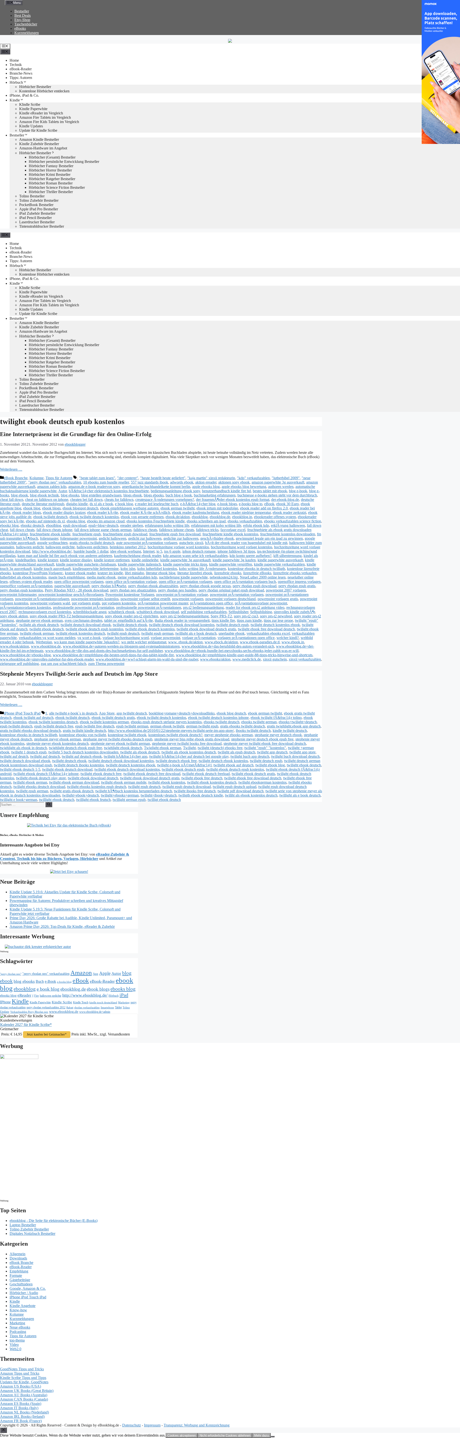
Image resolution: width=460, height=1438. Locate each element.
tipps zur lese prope (278, 620)
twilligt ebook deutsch (164, 800)
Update (4, 1011)
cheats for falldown (118, 499)
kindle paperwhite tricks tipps (185, 564)
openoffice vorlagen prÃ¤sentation (26, 586)
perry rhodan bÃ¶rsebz (109, 586)
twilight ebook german (37, 633)
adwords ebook (181, 482)
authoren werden (280, 487)
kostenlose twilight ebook (127, 735)
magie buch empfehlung (66, 577)
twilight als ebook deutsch (39, 625)
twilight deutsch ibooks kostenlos (79, 765)
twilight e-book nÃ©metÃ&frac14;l (184, 765)
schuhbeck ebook (121, 612)
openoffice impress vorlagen (299, 582)
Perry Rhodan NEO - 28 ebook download (76, 590)
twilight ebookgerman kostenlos (262, 782)
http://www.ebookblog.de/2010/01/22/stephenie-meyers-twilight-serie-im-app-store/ (171, 730)
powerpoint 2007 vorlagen (286, 590)
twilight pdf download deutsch (241, 791)
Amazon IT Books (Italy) (19, 1408)
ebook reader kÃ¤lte (102, 512)
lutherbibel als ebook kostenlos (23, 577)
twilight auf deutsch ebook (82, 756)
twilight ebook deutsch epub (183, 769)
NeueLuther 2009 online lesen (263, 577)
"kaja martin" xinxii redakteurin (211, 478)
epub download (74, 525)
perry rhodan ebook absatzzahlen (153, 586)
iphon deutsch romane (199, 551)
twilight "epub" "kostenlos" (265, 748)
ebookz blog (9, 525)
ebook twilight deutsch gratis (113, 718)
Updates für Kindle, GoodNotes (24, 1382)
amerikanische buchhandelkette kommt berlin (156, 487)
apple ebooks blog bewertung (244, 487)
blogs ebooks (154, 495)
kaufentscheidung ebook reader (137, 556)
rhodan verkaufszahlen (87, 1007)
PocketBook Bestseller (36, 205)
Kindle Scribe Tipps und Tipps (23, 1378)
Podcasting (18, 1332)
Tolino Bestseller (32, 196)
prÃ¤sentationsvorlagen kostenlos (25, 607)
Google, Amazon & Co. (28, 1288)
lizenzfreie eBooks (257, 573)
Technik (16, 65)
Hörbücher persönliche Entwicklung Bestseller (64, 162)
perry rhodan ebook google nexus (205, 586)
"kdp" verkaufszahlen (253, 478)
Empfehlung (19, 1271)
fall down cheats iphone (54, 530)
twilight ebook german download (74, 782)
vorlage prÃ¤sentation (199, 638)
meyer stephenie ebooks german (228, 735)
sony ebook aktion (14, 616)
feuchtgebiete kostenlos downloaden (287, 534)
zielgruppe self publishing (19, 664)
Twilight (189, 748)
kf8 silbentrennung (287, 556)
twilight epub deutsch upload (234, 787)
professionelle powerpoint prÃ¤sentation (83, 607)
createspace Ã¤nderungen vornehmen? (164, 499)
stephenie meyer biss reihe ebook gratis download (191, 739)
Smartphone (107, 1007)
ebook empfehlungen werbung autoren (129, 508)
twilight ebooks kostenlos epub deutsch (96, 787)
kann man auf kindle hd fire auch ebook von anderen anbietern (64, 556)
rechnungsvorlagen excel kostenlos (44, 612)
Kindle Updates (31, 126)
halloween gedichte (60, 547)
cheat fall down (11, 499)
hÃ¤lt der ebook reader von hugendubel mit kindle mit (246, 543)
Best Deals (22, 15)
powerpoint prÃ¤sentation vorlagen (237, 594)
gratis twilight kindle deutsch (84, 730)
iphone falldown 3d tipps (236, 551)
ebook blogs (51, 508)
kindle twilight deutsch (290, 730)
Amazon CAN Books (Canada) (24, 1399)
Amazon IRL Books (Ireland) (22, 1416)
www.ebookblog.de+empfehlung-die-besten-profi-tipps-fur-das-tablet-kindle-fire (113, 655)
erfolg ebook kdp (256, 525)
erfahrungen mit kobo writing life (216, 525)
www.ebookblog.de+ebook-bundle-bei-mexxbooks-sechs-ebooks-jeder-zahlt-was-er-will (232, 651)
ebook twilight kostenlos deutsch (53, 722)
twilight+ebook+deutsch (80, 795)
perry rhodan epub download (254, 586)
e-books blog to (250, 504)
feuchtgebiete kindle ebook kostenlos (230, 534)
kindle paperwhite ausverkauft (280, 560)
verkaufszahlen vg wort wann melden (47, 638)
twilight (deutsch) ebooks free (220, 748)
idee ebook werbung (125, 551)
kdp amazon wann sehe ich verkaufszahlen (195, 556)
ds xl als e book (101, 504)
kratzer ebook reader (80, 573)
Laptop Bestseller (23, 1225)
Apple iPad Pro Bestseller (38, 209)
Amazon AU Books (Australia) (23, 1395)
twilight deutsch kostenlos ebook (275, 625)
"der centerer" (127, 478)
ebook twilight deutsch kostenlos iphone (218, 718)
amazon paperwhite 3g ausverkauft (278, 482)
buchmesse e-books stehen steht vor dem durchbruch (277, 495)
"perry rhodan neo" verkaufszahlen (54, 482)
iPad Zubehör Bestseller (37, 213)
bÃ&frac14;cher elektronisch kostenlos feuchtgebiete (109, 491)
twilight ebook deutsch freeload (206, 774)
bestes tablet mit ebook (270, 491)
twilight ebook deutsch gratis (253, 774)
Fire (36, 995)
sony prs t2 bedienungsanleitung (184, 616)
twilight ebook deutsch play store (41, 778)
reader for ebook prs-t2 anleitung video (255, 607)
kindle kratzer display (76, 560)
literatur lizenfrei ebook (194, 573)
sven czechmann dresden (83, 620)
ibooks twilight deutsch (253, 730)
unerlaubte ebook (231, 633)
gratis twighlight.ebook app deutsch (294, 726)
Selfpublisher (238, 612)
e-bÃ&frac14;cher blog (197, 504)
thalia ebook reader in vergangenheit (182, 620)
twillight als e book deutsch (196, 633)
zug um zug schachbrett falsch (63, 664)
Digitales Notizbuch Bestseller (32, 1233)
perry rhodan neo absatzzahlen (133, 590)
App (95, 974)
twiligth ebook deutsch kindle (200, 795)
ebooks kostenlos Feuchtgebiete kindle (155, 521)
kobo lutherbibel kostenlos (157, 569)
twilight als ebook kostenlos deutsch (188, 752)
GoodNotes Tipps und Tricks (22, 1369)
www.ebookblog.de (46, 646)
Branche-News (21, 73)
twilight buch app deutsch (249, 756)
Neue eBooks (20, 1327)
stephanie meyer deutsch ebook (278, 735)
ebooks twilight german (259, 722)
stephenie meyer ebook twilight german (120, 743)
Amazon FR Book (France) (21, 1421)
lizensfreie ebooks (227, 573)
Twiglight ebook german (162, 748)
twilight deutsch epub (232, 625)
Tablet (118, 1007)
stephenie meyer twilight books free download (187, 743)
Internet (149, 551)
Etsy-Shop (22, 20)
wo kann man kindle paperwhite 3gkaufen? (86, 642)
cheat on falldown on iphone (46, 499)
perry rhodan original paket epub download (231, 590)
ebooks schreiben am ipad (206, 521)
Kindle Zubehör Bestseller (39, 144)
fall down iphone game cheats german (103, 530)
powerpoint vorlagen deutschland (230, 599)
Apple (104, 973)
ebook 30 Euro (287, 504)
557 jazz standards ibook (149, 482)
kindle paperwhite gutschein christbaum (86, 564)
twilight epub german (157, 633)
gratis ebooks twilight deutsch (91, 543)
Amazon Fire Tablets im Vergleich (45, 117)
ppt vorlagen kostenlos (119, 603)
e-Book (50, 981)
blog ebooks (70, 495)
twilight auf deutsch (45, 756)
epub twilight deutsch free (53, 726)
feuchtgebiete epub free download (175, 534)
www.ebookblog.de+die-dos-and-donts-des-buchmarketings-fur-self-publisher (104, 651)
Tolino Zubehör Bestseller (38, 200)
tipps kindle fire (223, 620)
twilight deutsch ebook (130, 625)
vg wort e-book (89, 638)
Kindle (15, 100)
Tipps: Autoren (21, 78)
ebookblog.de (220, 517)
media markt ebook (101, 577)
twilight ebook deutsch (46, 629)
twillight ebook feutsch (93, 800)
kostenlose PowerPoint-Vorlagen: (38, 573)
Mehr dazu (261, 1435)
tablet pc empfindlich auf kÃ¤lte (128, 620)
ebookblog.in (242, 517)
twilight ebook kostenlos (166, 782)
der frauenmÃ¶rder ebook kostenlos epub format (232, 499)
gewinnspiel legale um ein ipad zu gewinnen (269, 538)
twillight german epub (129, 800)
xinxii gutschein (275, 659)
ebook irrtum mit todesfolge (217, 508)
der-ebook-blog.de (285, 499)
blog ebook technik (44, 495)
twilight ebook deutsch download (67, 769)
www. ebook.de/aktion (185, 642)
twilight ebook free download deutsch (266, 629)
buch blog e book (179, 495)
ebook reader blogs (26, 512)
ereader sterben (131, 525)
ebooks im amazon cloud (106, 521)
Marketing (124, 1002)
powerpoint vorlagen (187, 599)
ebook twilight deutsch (50, 517)
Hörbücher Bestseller (35, 87)
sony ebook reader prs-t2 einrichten (131, 616)
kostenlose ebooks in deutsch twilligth (256, 569)
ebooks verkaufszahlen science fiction (292, 521)
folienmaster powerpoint (78, 538)
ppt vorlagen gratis (86, 603)
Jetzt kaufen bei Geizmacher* (47, 1034)
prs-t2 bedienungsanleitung (203, 607)
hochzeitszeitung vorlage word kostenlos (178, 547)
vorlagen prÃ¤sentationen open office (246, 638)
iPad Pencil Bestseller (35, 218)
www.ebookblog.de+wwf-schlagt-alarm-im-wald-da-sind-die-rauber (147, 659)
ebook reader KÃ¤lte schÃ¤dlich (145, 512)
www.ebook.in (293, 642)
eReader (24, 995)
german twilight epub (202, 726)
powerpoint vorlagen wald (50, 603)
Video (14, 1345)
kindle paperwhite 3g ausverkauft (185, 560)
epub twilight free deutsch (94, 726)
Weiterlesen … (11, 469)
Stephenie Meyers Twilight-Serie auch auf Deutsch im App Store (79, 674)
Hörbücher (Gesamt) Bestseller (52, 157)
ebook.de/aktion (178, 517)
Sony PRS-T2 (221, 616)
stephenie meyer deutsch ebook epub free (262, 739)
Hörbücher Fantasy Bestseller (51, 166)
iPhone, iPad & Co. (24, 95)
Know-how (18, 1310)
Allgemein (17, 1254)
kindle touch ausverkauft (52, 569)
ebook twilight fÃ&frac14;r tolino (276, 718)
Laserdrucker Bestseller (37, 222)
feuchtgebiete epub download (125, 534)
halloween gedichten (92, 547)
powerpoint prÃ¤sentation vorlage (182, 594)
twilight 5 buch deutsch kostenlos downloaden (83, 752)
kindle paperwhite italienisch (139, 564)
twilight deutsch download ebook (86, 625)
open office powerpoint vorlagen (79, 582)
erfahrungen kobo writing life (167, 525)
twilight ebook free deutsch (201, 778)
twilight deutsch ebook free (176, 761)
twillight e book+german (18, 800)
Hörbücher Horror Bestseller (50, 170)
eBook (269, 504)
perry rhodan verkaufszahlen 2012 (46, 1007)
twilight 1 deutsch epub (28, 752)
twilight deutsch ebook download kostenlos (181, 625)
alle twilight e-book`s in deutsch (73, 713)
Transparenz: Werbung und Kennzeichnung (197, 1425)
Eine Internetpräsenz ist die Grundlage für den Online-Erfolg (75, 434)
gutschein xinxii (191, 543)
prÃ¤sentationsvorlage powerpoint (261, 603)
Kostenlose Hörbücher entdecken (44, 91)
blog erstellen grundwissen (101, 495)
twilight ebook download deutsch (93, 778)
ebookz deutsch (32, 525)
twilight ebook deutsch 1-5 (20, 769)
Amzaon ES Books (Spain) (20, 1404)
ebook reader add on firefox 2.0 (264, 508)
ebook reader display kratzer (64, 512)
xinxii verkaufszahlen (305, 659)
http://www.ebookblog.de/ (52, 551)
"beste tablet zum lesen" (97, 478)
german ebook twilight (167, 726)
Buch (40, 981)
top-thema (17, 1340)
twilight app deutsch (272, 752)
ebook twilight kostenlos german (104, 722)
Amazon (81, 972)
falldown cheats (145, 530)
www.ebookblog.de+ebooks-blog (25, 655)
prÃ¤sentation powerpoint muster (163, 603)
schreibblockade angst (89, 612)
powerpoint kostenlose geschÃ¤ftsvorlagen (71, 594)
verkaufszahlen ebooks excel (268, 633)
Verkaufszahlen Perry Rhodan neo (29, 1011)
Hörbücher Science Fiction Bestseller (57, 187)
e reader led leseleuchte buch (156, 504)
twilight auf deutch (14, 756)
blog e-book (298, 491)
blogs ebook (132, 495)
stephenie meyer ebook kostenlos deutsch (57, 743)
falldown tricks (207, 530)
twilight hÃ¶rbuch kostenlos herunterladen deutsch (133, 791)
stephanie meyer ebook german (39, 620)
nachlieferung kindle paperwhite (183, 577)
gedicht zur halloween (144, 538)
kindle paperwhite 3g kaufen (234, 560)
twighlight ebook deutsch (123, 748)
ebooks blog (76, 521)
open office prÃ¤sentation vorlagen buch (245, 582)
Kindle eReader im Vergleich (41, 113)
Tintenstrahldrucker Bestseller (41, 226)
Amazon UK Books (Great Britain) (26, 1391)
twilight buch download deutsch (295, 756)
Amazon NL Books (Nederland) (24, 1412)
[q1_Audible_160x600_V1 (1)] (19, 1058)
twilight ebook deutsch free (100, 774)
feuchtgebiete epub (86, 534)
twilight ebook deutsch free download (151, 774)
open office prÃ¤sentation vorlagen (185, 582)
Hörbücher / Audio (24, 1293)
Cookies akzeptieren (181, 1435)
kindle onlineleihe (145, 560)
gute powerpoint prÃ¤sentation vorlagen (146, 543)
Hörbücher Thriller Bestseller (51, 192)
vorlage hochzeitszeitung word (126, 638)
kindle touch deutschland (103, 1002)
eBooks (20, 28)
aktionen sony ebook (234, 482)
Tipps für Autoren (59, 478)
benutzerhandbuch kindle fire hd (226, 491)
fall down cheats (22, 530)
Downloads (18, 1258)
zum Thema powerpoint (106, 664)
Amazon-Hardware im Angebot (43, 148)
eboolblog (53, 525)
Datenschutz (131, 1425)
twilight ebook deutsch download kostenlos (127, 769)
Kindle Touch (80, 1002)
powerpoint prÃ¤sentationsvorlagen (42, 599)
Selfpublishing (261, 612)
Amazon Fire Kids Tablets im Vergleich (49, 122)
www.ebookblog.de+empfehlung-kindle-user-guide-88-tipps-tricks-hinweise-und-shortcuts (244, 655)
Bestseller (21, 11)
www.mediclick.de (246, 659)
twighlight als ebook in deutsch (23, 748)
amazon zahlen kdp (51, 487)
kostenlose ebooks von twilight (82, 735)
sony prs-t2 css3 (246, 616)
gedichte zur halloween (180, 538)
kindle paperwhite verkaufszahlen (279, 564)
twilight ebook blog (270, 765)
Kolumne (36, 478)
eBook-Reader (21, 69)
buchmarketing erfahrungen (215, 495)
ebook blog (31, 508)
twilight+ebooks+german (120, 795)
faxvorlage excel (232, 530)
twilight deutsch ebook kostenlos (223, 761)
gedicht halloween (112, 538)
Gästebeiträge (20, 1280)
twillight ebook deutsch (56, 800)
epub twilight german (132, 726)
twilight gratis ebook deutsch (71, 791)
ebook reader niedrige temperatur (246, 512)
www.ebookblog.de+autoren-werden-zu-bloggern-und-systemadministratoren (121, 646)
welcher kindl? (287, 638)
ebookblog (200, 517)
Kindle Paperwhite (33, 109)
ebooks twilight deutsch (221, 722)
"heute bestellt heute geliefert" (162, 478)
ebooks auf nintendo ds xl (45, 521)
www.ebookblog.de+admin (94, 1011)
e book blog (124, 504)
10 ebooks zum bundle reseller (106, 482)
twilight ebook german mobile (123, 782)
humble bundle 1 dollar (91, 551)
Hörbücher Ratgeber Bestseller (52, 179)
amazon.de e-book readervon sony (94, 487)
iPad (124, 995)
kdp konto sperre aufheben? (250, 556)
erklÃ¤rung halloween (288, 525)
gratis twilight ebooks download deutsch (30, 730)
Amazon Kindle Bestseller (39, 139)
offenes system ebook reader (31, 582)
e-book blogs (227, 504)
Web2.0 (15, 1349)
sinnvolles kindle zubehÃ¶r (294, 612)
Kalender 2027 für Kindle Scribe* (26, 1025)
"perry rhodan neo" (10, 973)
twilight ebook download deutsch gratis (206, 629)
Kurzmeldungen (26, 33)
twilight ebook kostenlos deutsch (80, 633)
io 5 (159, 551)
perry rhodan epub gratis (296, 586)
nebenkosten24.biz (224, 577)
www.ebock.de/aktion (221, 642)
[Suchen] (48, 804)
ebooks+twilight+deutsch (298, 722)
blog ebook (19, 495)
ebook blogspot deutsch (80, 508)
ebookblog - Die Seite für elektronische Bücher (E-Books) (54, 1221)
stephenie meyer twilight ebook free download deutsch (265, 743)
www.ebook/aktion (14, 646)
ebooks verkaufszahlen (245, 521)
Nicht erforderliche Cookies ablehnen (225, 1435)
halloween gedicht (30, 547)
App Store (107, 713)
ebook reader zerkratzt (289, 512)
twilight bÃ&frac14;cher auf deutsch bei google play (189, 756)
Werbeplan (44, 642)
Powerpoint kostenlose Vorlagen (129, 594)
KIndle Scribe (29, 104)
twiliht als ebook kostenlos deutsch (251, 795)
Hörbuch (16, 82)
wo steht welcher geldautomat (143, 642)
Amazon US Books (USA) (20, 1386)
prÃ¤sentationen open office (211, 603)
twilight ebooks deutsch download (39, 787)
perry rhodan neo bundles (177, 590)
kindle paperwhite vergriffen (230, 564)
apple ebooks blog (206, 487)
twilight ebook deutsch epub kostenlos (94, 629)
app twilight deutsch (131, 713)
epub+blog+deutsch (103, 525)
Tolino (126, 1007)
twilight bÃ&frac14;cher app (125, 756)
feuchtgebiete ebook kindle (50, 534)
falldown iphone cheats (176, 530)
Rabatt (69, 1007)
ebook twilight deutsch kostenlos (94, 517)
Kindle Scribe (62, 1002)
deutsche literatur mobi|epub (43, 504)
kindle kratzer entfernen (112, 560)
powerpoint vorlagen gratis (278, 599)
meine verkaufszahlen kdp (137, 577)
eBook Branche (16, 478)
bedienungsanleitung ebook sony (175, 491)
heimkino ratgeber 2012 (128, 547)
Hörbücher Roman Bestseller (51, 183)
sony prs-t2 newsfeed (276, 616)
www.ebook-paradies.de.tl (260, 642)
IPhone (5, 1002)
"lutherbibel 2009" (286, 478)
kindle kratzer (48, 560)
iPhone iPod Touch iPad (22, 713)
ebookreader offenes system (275, 517)
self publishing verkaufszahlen (204, 612)
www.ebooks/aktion (215, 659)
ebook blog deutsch (231, 713)
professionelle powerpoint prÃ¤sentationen (148, 607)
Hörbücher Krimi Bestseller (49, 174)
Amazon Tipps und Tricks (19, 1373)
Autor (62, 491)
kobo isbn (128, 569)
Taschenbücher (25, 24)
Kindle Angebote (22, 1306)
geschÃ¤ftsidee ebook (217, 538)
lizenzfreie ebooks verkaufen (294, 573)
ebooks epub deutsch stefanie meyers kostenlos (166, 722)
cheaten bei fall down (86, 499)
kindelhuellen (25, 560)
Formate (16, 1275)
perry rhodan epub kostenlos (21, 590)
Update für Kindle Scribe (38, 130)
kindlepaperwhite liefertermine (96, 569)
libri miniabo (134, 573)
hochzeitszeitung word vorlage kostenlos (241, 547)
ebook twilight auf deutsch (33, 718)
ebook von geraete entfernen (142, 517)
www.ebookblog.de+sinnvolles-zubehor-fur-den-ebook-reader (47, 659)
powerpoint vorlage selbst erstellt (145, 599)
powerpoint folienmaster (18, 594)
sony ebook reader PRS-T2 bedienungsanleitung (66, 616)
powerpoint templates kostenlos (95, 599)
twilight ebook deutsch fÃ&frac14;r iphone (46, 774)
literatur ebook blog (160, 573)
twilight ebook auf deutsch (233, 765)
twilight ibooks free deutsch (195, 791)
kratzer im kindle (110, 573)
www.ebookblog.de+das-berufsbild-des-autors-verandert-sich (228, 646)
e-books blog (64, 982)
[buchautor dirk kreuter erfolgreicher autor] (38, 947)
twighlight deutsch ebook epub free (75, 748)
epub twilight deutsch (16, 726)
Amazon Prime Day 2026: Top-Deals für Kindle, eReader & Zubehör (62, 926)
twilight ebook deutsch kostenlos (150, 629)
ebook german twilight (178, 508)
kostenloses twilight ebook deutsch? (175, 735)
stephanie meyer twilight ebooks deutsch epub (117, 739)
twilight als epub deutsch (236, 752)
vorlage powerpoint (165, 638)
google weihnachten (52, 543)
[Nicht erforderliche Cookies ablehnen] (273, 1436)
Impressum (152, 1425)
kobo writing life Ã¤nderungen (202, 569)
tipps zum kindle (249, 620)
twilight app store (302, 752)
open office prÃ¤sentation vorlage (131, 582)
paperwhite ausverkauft (72, 586)
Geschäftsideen (21, 1284)
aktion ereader (205, 482)
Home (14, 60)
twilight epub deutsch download (186, 787)
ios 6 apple (172, 551)
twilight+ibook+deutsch (159, 795)
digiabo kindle (77, 504)
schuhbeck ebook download (158, 612)
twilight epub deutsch (123, 633)
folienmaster (49, 538)
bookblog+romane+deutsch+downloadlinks (182, 713)
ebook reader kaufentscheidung (195, 512)
